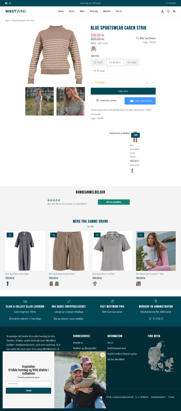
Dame (61, 11)
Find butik (172, 3)
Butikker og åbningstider (84, 348)
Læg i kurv (123, 91)
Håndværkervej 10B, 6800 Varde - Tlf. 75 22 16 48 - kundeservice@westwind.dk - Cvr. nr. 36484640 (111, 397)
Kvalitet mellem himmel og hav (122, 354)
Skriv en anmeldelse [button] (113, 202)
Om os (119, 11)
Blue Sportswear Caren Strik (23, 20)
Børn (82, 11)
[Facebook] (6, 3)
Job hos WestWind (115, 359)
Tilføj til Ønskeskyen (143, 101)
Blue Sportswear (148, 38)
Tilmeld (28, 391)
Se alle (90, 226)
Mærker (107, 11)
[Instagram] (10, 3)
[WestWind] (15, 11)
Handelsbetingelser (158, 397)
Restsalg (94, 11)
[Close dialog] (102, 354)
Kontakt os (78, 342)
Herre (72, 11)
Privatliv (171, 397)
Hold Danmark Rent (116, 348)
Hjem (7, 20)
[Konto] (162, 11)
